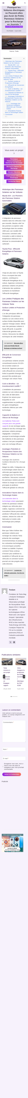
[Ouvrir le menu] (3, 2)
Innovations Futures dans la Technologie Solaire (14, 111)
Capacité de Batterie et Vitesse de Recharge (14, 93)
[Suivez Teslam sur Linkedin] (14, 642)
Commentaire (8, 722)
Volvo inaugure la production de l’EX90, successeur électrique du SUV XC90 (20, 676)
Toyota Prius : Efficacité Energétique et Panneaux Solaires (14, 72)
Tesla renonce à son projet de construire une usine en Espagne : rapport (6, 676)
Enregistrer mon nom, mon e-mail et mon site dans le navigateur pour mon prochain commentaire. (14, 766)
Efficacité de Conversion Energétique (14, 86)
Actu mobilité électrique (13, 26)
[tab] (12, 696)
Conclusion (9, 114)
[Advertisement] (12, 804)
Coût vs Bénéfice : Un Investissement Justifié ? (13, 89)
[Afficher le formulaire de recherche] (25, 3)
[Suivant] (24, 676)
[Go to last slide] (4, 676)
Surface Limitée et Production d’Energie (12, 82)
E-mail (6, 758)
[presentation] (7, 661)
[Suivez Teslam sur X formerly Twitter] (10, 642)
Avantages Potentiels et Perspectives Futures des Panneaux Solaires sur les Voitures (14, 99)
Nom (5, 749)
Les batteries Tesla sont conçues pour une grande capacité (11, 423)
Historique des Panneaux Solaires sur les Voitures (13, 62)
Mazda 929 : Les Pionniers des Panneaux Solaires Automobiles (13, 66)
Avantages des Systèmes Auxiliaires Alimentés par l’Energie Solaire (14, 106)
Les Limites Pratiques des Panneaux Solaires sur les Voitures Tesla (13, 77)
